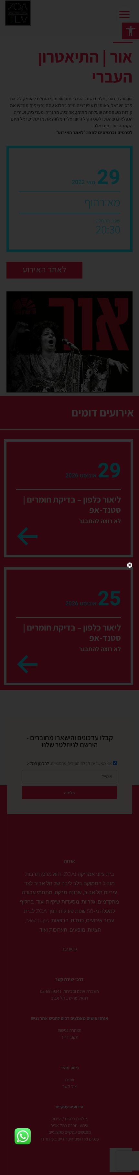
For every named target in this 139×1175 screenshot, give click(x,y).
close (130, 565)
